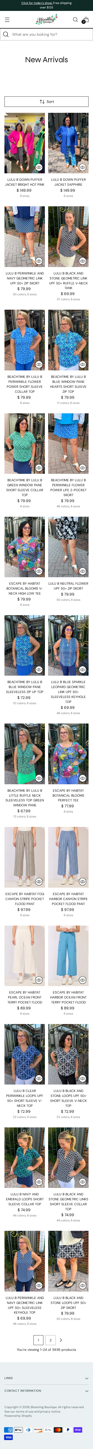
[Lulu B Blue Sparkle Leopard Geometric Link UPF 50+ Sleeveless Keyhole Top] (68, 645)
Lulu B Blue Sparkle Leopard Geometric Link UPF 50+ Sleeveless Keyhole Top (68, 692)
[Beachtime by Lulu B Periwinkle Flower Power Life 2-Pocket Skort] (68, 443)
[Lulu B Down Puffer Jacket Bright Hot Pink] (24, 143)
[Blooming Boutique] (46, 19)
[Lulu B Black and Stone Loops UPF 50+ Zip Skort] (68, 1261)
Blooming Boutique (44, 1407)
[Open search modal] (75, 19)
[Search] (6, 34)
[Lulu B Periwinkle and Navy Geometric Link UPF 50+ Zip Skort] (24, 236)
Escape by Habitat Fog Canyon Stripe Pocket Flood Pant (24, 899)
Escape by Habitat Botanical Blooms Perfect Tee (68, 795)
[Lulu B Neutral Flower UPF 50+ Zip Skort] (68, 547)
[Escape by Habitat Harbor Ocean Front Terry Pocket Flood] (68, 956)
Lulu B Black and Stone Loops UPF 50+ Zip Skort (68, 1303)
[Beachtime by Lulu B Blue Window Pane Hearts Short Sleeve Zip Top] (68, 340)
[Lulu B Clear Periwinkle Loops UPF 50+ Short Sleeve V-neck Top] (24, 1054)
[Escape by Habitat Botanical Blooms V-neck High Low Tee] (24, 547)
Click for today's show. (37, 3)
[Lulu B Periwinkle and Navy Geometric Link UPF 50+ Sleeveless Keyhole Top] (24, 1261)
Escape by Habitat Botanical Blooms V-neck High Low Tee (24, 588)
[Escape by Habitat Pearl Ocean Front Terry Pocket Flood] (24, 956)
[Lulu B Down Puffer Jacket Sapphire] (68, 143)
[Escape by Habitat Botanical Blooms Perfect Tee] (68, 754)
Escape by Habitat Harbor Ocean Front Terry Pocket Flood (68, 997)
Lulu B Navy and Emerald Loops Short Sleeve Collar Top (25, 1199)
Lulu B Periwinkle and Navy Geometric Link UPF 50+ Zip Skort (25, 278)
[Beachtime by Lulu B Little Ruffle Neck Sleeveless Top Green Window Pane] (24, 754)
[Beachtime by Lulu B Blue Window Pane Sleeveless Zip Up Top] (24, 645)
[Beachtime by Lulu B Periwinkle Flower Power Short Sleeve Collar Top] (24, 340)
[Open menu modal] (7, 19)
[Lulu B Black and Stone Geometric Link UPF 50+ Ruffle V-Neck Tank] (68, 236)
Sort (50, 101)
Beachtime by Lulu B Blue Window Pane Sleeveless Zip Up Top (24, 687)
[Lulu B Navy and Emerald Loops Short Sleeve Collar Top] (24, 1157)
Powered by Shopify (18, 1416)
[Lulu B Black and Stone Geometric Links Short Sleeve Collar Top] (68, 1157)
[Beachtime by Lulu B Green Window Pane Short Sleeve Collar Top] (24, 443)
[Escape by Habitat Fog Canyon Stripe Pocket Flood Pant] (24, 857)
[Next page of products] (61, 1340)
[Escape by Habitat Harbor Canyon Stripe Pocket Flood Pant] (68, 857)
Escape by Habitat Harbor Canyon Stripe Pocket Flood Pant (68, 899)
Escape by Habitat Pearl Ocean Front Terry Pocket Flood (24, 997)
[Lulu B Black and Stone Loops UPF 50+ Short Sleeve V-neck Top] (68, 1054)
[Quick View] (39, 167)
